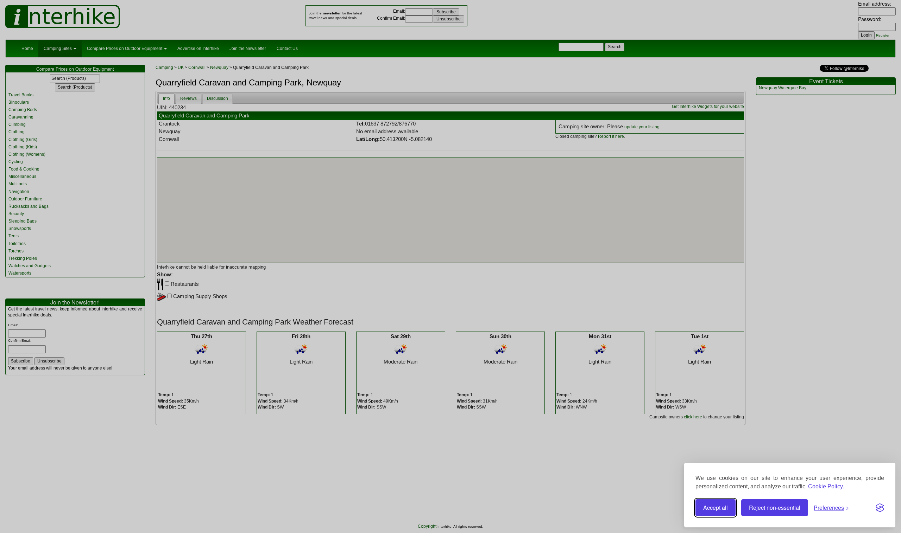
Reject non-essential (774, 507)
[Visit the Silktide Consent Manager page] (880, 507)
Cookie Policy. (826, 486)
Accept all (715, 507)
